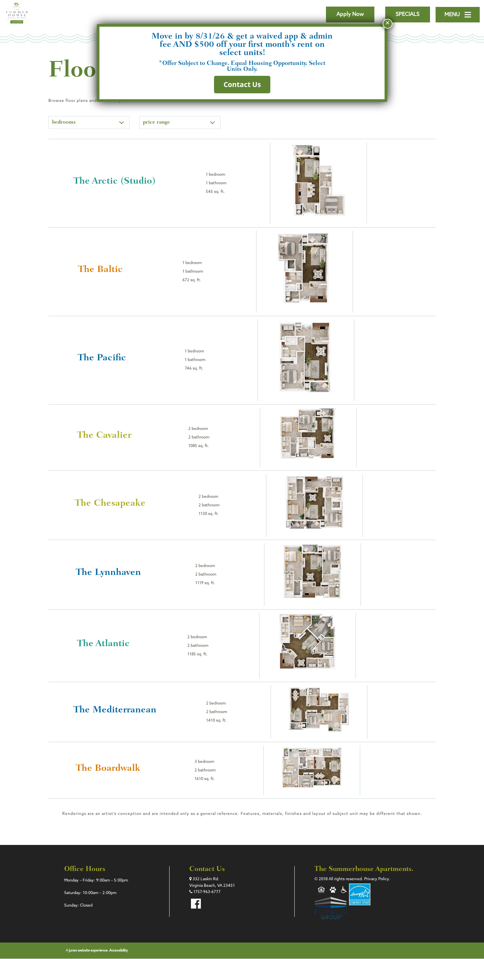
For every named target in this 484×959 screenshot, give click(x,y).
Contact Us (242, 84)
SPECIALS (407, 14)
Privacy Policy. (377, 879)
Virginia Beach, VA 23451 (212, 886)
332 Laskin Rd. (205, 879)
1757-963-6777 (206, 892)
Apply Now (350, 14)
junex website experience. (89, 950)
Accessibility (118, 950)
